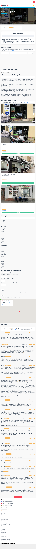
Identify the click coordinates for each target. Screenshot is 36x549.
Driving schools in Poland (8, 503)
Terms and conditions (4, 523)
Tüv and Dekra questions (6, 540)
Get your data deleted (4, 519)
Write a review (18, 27)
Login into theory (31, 27)
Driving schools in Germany (8, 499)
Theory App (3, 536)
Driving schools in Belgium (8, 505)
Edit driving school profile (10, 50)
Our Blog (3, 529)
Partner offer (3, 533)
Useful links (3, 532)
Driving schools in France (8, 501)
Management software (5, 539)
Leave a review (18, 496)
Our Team (3, 514)
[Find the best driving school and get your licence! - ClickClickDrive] (4, 5)
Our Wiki (3, 530)
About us (3, 513)
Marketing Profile (4, 535)
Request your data (4, 520)
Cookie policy (12, 1)
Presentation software (5, 538)
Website (3, 304)
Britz (2, 9)
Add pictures (26, 102)
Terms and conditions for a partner (6, 524)
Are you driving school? (4, 7)
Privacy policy (3, 525)
